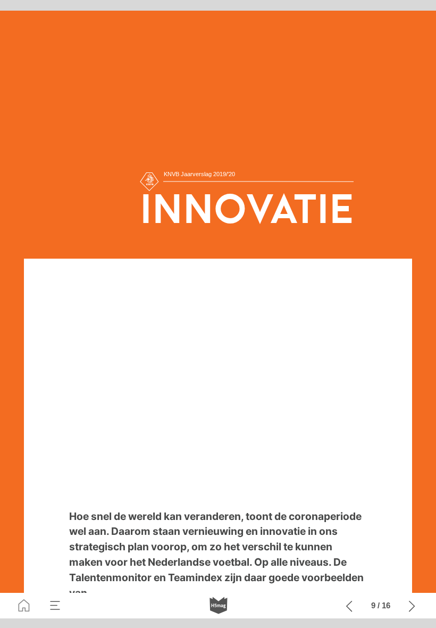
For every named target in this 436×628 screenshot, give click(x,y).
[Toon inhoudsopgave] (55, 605)
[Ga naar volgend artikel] (412, 605)
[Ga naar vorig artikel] (349, 605)
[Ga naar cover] (24, 605)
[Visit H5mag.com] (218, 605)
